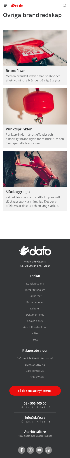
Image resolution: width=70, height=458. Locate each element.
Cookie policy (35, 321)
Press (35, 339)
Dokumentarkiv (35, 314)
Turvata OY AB (35, 377)
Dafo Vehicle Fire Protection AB (35, 358)
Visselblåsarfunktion (35, 327)
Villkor (35, 333)
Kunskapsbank (35, 283)
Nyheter (35, 308)
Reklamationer (35, 302)
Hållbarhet (35, 296)
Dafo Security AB (35, 364)
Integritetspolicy (35, 290)
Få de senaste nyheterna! (35, 391)
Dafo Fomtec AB (35, 370)
